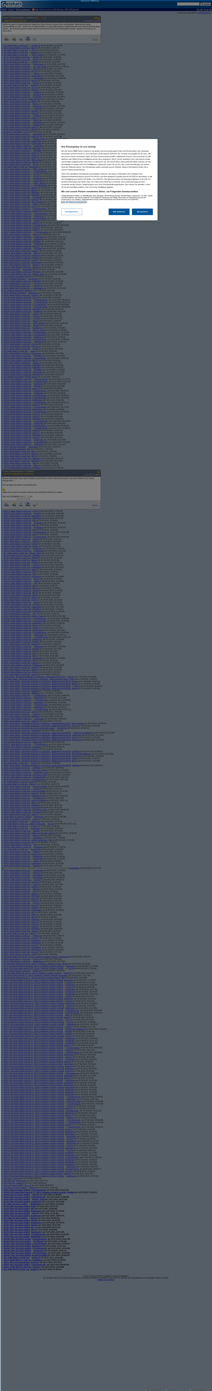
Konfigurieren (71, 212)
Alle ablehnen (119, 212)
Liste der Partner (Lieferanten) (73, 202)
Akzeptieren (142, 212)
